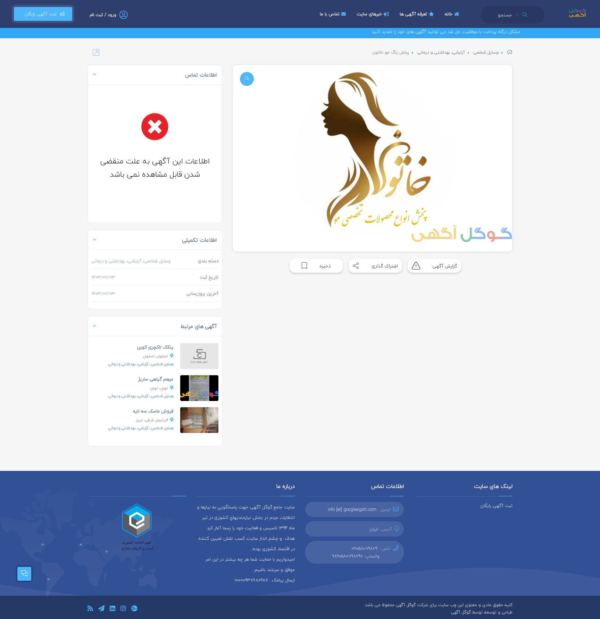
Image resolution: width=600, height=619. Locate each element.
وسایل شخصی (486, 52)
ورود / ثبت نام (103, 14)
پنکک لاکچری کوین (155, 347)
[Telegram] (101, 609)
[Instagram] (123, 609)
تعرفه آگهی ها (413, 14)
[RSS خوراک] (90, 609)
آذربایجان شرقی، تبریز (152, 420)
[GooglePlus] (134, 609)
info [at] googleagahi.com (352, 509)
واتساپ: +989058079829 (356, 556)
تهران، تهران (159, 388)
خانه (448, 14)
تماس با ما (330, 14)
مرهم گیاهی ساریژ (155, 379)
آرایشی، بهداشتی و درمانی (441, 52)
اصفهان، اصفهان (155, 356)
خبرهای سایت (369, 14)
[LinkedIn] (112, 609)
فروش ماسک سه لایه (153, 411)
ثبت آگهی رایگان (39, 14)
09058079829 (364, 548)
